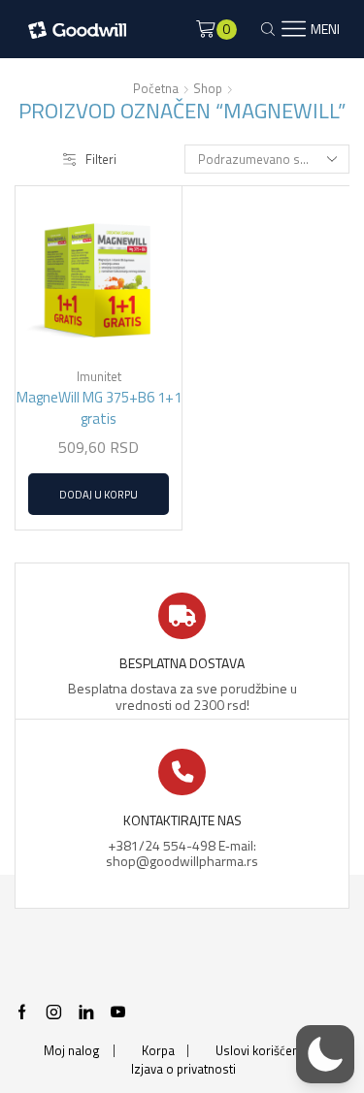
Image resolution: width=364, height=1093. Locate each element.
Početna (156, 89)
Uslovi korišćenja (262, 1051)
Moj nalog (72, 1051)
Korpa (158, 1051)
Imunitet (99, 376)
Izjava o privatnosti (183, 1069)
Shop (207, 89)
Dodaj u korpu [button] (98, 494)
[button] (325, 1054)
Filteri (100, 159)
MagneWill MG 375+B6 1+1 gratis (99, 408)
